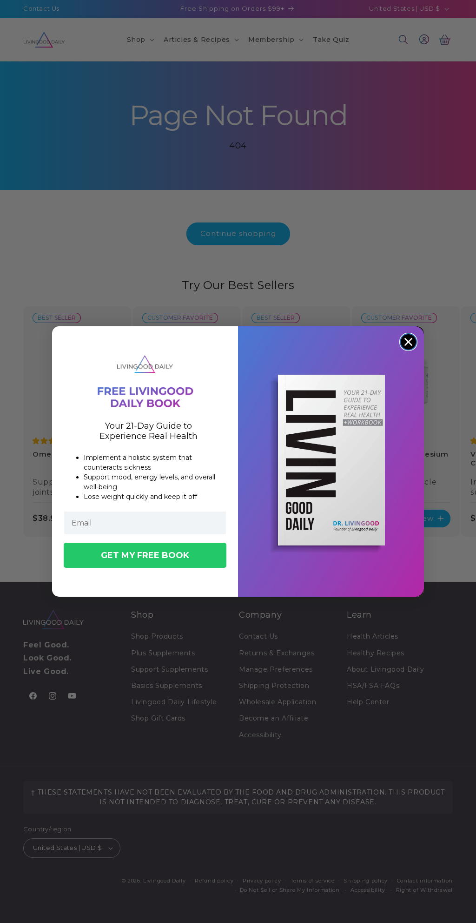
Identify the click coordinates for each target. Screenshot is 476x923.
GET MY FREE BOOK (145, 555)
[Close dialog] (408, 342)
